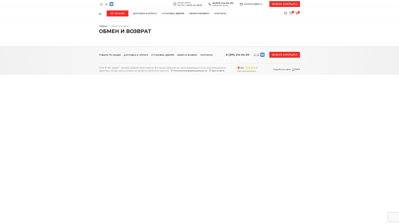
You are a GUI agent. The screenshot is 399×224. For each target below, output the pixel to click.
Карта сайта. (218, 71)
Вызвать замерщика (284, 4)
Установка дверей (173, 13)
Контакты (220, 13)
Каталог (119, 13)
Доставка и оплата (145, 13)
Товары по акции (110, 55)
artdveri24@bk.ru (253, 4)
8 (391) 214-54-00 (223, 3)
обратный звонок (221, 5)
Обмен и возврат (199, 13)
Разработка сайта (282, 69)
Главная (103, 26)
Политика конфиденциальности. (190, 71)
